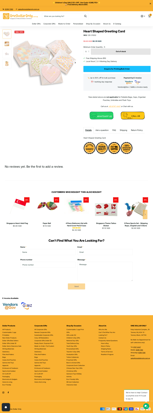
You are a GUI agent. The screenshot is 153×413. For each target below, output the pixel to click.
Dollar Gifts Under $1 (9, 343)
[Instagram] (3, 392)
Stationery (5, 352)
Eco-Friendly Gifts (72, 379)
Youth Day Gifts (71, 346)
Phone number (26, 260)
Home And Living (40, 382)
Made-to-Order (64, 24)
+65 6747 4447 (114, 106)
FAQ (114, 130)
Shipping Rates (106, 349)
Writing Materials (8, 349)
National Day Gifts (72, 340)
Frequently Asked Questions (108, 340)
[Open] (6, 407)
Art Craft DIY (6, 374)
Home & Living (7, 382)
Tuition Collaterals (72, 357)
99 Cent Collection (72, 382)
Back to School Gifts (73, 363)
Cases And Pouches (9, 360)
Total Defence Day (72, 343)
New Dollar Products (9, 338)
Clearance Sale (71, 385)
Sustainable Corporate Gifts (43, 335)
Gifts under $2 (71, 335)
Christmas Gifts (71, 371)
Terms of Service (107, 352)
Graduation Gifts (71, 354)
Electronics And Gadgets (42, 379)
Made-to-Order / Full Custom (44, 346)
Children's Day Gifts (73, 338)
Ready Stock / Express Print (43, 343)
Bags (4, 357)
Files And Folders (8, 354)
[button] (75, 62)
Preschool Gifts (71, 360)
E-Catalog (117, 24)
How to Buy (105, 343)
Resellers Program (107, 354)
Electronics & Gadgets (9, 379)
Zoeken (85, 16)
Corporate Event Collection (75, 365)
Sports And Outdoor (9, 371)
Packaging (6, 376)
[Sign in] (143, 16)
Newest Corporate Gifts (42, 332)
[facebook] (8, 392)
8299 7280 (9, 9)
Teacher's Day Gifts (73, 352)
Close (150, 3)
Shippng (123, 130)
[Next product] (145, 214)
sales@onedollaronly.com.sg (28, 9)
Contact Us (102, 338)
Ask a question (102, 130)
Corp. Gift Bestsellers (41, 338)
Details (88, 130)
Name (23, 247)
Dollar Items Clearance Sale (11, 346)
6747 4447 (137, 347)
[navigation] (6, 33)
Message (81, 260)
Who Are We (103, 329)
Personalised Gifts (72, 349)
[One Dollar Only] (101, 115)
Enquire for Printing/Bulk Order (117, 69)
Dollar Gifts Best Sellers (10, 340)
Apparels (5, 365)
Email (80, 247)
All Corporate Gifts (40, 329)
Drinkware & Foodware (10, 368)
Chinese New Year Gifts (74, 368)
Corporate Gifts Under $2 (43, 340)
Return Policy (137, 130)
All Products (6, 329)
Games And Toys (8, 363)
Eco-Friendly (6, 385)
